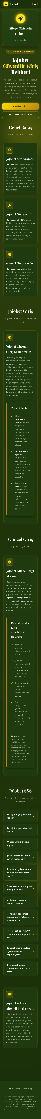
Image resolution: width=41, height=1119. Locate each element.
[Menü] (35, 4)
